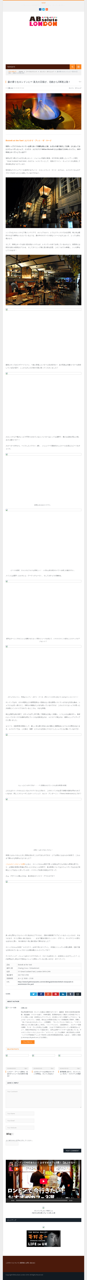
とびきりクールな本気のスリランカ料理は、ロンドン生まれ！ (43, 5)
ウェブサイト (27, 1042)
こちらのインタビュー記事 (15, 864)
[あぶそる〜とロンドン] (43, 21)
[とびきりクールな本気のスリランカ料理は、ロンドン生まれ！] (43, 1061)
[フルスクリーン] (78, 1197)
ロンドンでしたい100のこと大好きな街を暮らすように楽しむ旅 (43, 1212)
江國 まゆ (10, 88)
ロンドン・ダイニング (75, 88)
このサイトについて (12, 1263)
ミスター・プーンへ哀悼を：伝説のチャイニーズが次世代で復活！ (17, 1074)
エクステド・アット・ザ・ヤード (29, 140)
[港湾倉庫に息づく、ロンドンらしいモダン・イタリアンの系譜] (69, 1061)
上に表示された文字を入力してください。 (20, 1140)
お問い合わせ (30, 1263)
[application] (43, 1181)
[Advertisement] (46, 45)
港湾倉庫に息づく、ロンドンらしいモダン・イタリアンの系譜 (70, 1073)
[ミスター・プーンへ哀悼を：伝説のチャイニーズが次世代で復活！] (17, 1061)
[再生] (9, 1200)
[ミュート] (75, 1200)
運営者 (22, 1263)
